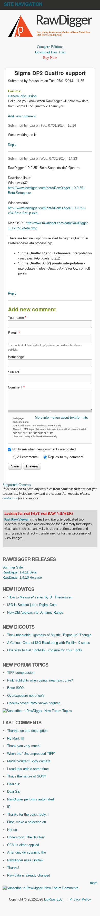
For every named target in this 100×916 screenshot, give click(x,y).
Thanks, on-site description (27, 731)
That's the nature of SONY (26, 776)
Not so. (12, 830)
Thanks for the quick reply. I (28, 814)
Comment (16, 387)
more (93, 883)
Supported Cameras (17, 485)
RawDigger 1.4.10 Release (22, 577)
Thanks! (13, 868)
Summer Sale (13, 567)
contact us (10, 498)
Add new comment (22, 116)
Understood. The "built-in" (26, 837)
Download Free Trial (50, 52)
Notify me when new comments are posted (44, 449)
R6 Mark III (15, 738)
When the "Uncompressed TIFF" (31, 754)
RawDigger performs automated (30, 799)
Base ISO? (15, 688)
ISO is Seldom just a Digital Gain (31, 605)
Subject (13, 372)
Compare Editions (50, 47)
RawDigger (64, 21)
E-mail (14, 333)
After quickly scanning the (26, 852)
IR (9, 807)
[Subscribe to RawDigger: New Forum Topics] (37, 711)
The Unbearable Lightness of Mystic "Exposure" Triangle (49, 635)
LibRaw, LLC (53, 899)
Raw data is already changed (28, 875)
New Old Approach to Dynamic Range (35, 612)
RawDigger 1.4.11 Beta (19, 572)
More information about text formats (61, 417)
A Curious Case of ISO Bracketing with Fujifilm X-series (48, 643)
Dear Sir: (13, 784)
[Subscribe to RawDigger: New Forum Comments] (40, 888)
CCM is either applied (23, 845)
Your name (17, 318)
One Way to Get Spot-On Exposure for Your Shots (44, 650)
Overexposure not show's (26, 696)
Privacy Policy (80, 899)
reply (12, 145)
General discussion (22, 96)
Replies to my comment (65, 457)
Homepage (16, 357)
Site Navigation (23, 4)
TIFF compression (20, 673)
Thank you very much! (24, 746)
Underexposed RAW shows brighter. (34, 703)
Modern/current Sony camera (28, 761)
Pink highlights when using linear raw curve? (40, 680)
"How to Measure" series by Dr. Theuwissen (39, 597)
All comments (28, 457)
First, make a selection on (26, 822)
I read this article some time (28, 769)
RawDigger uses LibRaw (25, 860)
